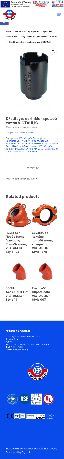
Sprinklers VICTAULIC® (18, 140)
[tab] (32, 168)
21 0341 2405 (43, 344)
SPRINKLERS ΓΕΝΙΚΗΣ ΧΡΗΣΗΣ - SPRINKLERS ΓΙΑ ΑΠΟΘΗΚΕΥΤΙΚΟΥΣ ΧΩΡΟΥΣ (32, 150)
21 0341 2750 (29, 344)
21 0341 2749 (16, 344)
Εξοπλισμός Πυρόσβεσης (27, 31)
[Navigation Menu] (59, 14)
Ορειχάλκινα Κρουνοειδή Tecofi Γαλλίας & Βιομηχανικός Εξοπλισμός (32, 145)
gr (28, 349)
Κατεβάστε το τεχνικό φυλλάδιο (20, 132)
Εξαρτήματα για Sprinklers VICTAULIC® (39, 36)
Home (8, 31)
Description (32, 168)
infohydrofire (20, 349)
